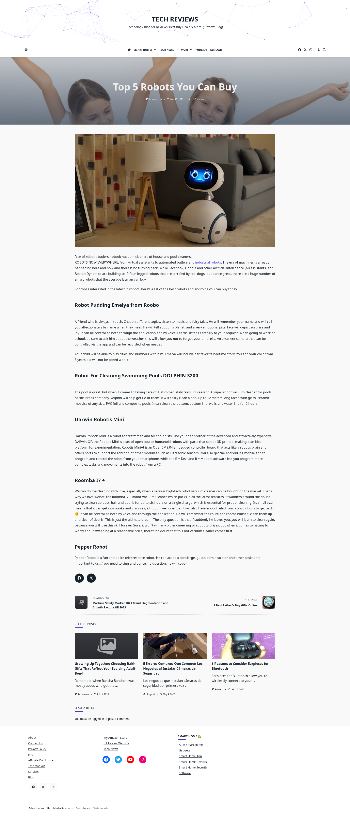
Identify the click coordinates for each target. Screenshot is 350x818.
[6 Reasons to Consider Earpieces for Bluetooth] (243, 646)
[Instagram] (310, 50)
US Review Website (116, 743)
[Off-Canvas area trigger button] (26, 50)
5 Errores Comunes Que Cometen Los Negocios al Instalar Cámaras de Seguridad (173, 668)
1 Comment (198, 99)
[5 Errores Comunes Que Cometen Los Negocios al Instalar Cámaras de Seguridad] (175, 646)
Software (185, 773)
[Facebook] (299, 50)
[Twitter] (305, 50)
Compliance (83, 808)
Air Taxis (216, 50)
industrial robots (208, 262)
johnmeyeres (155, 99)
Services (33, 772)
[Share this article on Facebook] (79, 578)
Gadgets (184, 750)
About (32, 737)
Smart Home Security (193, 767)
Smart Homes (143, 50)
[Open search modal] (324, 50)
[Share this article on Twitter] (91, 578)
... (116, 685)
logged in (98, 719)
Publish (201, 50)
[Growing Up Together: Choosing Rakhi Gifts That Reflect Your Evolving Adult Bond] (106, 646)
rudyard (151, 694)
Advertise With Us (39, 808)
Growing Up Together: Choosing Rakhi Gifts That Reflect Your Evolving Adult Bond (106, 668)
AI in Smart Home (191, 745)
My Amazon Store (115, 737)
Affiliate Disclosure (40, 760)
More (184, 50)
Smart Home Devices (193, 762)
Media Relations (63, 808)
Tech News (166, 50)
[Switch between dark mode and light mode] (318, 50)
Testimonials (36, 766)
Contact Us (35, 743)
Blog (31, 777)
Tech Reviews (175, 19)
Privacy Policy (37, 749)
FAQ (31, 755)
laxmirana (83, 694)
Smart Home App (190, 756)
